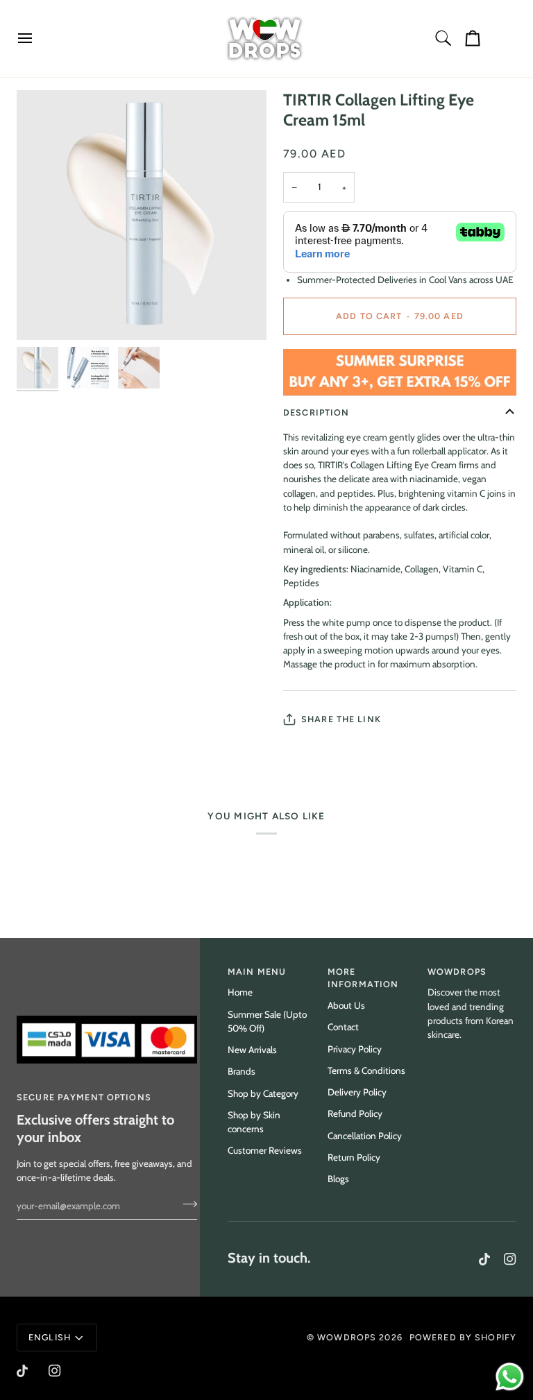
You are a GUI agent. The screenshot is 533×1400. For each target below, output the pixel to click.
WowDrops (346, 1337)
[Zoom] (141, 215)
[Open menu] (37, 38)
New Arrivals (252, 1049)
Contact (343, 1026)
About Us (346, 1005)
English (49, 1337)
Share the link (341, 719)
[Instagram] (510, 1259)
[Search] (443, 38)
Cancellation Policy (365, 1135)
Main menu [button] (257, 971)
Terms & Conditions (366, 1070)
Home (240, 992)
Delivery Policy (357, 1092)
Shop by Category (263, 1093)
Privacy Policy (355, 1049)
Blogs (338, 1178)
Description (316, 412)
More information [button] (363, 978)
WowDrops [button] (457, 971)
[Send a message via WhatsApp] (509, 1376)
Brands (241, 1071)
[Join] (185, 1204)
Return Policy (354, 1157)
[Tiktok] (484, 1259)
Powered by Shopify (462, 1337)
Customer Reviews (265, 1150)
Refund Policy (355, 1113)
